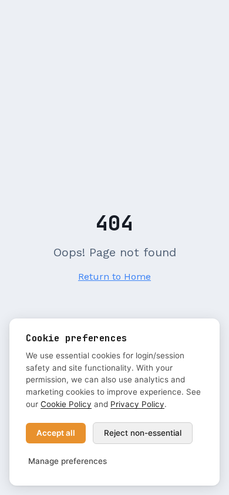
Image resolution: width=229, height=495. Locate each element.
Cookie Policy (66, 404)
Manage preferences (67, 461)
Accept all (55, 433)
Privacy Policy (137, 404)
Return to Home (114, 276)
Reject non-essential (142, 433)
